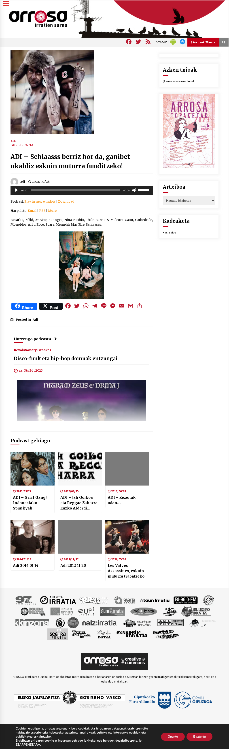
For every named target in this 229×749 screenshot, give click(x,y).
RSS (42, 211)
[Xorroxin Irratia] (132, 634)
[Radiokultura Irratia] (170, 622)
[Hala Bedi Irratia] (144, 611)
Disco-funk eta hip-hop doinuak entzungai (65, 358)
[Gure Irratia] (112, 611)
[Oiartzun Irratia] (137, 622)
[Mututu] (134, 190)
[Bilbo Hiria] (185, 600)
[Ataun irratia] (154, 600)
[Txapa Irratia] (81, 634)
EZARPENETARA (28, 745)
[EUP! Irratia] (86, 611)
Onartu (173, 736)
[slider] (144, 190)
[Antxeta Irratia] (58, 600)
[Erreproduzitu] (16, 190)
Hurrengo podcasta (32, 339)
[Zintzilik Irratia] (166, 634)
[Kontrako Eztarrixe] (60, 622)
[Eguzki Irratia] (32, 611)
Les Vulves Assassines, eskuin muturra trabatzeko (126, 570)
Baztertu (199, 736)
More (52, 211)
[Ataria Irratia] (125, 600)
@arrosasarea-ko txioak (179, 81)
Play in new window (39, 201)
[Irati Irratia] (170, 611)
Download (66, 201)
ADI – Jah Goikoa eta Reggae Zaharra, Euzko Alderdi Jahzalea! (79, 503)
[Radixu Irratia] (202, 622)
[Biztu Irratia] (208, 600)
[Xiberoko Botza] (103, 634)
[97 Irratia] (26, 600)
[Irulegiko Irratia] (196, 611)
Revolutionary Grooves (32, 350)
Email (32, 211)
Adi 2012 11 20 (73, 565)
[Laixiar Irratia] (73, 622)
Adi (13, 141)
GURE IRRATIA (22, 145)
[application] (82, 190)
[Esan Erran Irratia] (61, 611)
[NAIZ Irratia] (99, 622)
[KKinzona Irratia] (31, 622)
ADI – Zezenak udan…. (122, 500)
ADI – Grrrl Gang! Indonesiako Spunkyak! (30, 502)
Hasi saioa (169, 232)
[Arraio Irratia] (94, 600)
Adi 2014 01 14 (25, 565)
